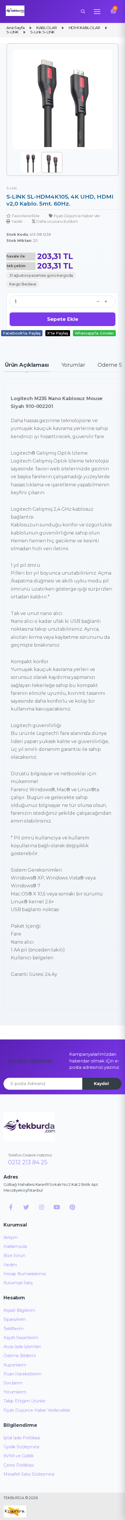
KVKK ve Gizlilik (18, 1455)
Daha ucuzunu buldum (57, 221)
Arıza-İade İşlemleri (22, 1346)
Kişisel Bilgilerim (19, 1310)
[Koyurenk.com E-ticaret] (15, 1511)
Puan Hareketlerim (22, 1374)
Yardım (10, 1264)
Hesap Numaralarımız (24, 1273)
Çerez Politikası (18, 1465)
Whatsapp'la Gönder (94, 333)
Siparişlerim (14, 1319)
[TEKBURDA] (29, 1126)
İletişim (10, 1237)
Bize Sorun (14, 1255)
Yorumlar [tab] (73, 365)
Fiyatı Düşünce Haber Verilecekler (36, 1410)
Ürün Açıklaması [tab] (27, 365)
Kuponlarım (14, 1365)
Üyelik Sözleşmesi (21, 1446)
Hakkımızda (15, 1246)
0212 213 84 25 (27, 1162)
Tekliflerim (13, 1328)
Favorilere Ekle (26, 215)
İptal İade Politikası (21, 1437)
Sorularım (12, 1383)
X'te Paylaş (57, 333)
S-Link (11, 188)
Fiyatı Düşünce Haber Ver (77, 215)
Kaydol (101, 1083)
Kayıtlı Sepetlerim (20, 1337)
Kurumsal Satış (18, 1282)
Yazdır (17, 221)
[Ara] (83, 11)
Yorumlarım (14, 1392)
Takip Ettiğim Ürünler (24, 1401)
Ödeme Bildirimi (19, 1355)
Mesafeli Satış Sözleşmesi (28, 1474)
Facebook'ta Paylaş (22, 333)
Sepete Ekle (62, 319)
